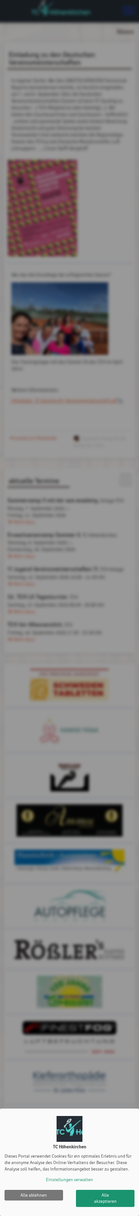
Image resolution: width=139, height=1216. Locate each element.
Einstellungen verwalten (69, 1179)
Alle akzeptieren (105, 1198)
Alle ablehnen (33, 1195)
